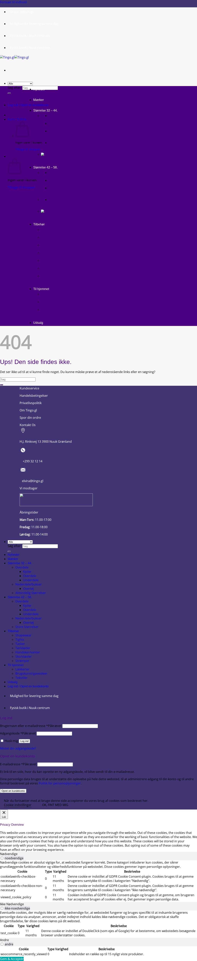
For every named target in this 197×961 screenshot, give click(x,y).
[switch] (2, 858)
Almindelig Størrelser (30, 593)
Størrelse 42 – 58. (45, 167)
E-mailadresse (18, 764)
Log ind (24, 741)
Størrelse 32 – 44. (45, 110)
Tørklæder (48, 253)
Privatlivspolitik (31, 403)
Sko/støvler (49, 268)
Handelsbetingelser (34, 395)
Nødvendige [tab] (9, 854)
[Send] (9, 93)
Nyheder (39, 89)
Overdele (55, 123)
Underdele (56, 131)
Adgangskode (18, 733)
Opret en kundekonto (13, 790)
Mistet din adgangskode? (18, 748)
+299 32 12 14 (31, 461)
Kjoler (53, 116)
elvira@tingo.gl (31, 481)
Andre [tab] (4, 940)
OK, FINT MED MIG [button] (55, 805)
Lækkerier (47, 294)
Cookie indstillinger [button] (18, 805)
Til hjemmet (41, 289)
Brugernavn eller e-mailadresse (31, 726)
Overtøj (54, 143)
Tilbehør (39, 224)
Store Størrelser (27, 627)
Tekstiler (47, 309)
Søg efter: (15, 87)
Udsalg (38, 322)
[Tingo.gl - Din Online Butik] (14, 57)
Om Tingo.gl (28, 410)
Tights (45, 237)
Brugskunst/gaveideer (56, 302)
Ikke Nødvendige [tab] (12, 904)
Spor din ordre (30, 417)
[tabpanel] (98, 881)
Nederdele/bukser (28, 584)
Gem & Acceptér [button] (12, 959)
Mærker (38, 100)
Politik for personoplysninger (60, 783)
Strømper (47, 276)
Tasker (45, 245)
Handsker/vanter (52, 260)
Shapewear (48, 229)
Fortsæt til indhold (13, 2)
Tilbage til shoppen (27, 149)
